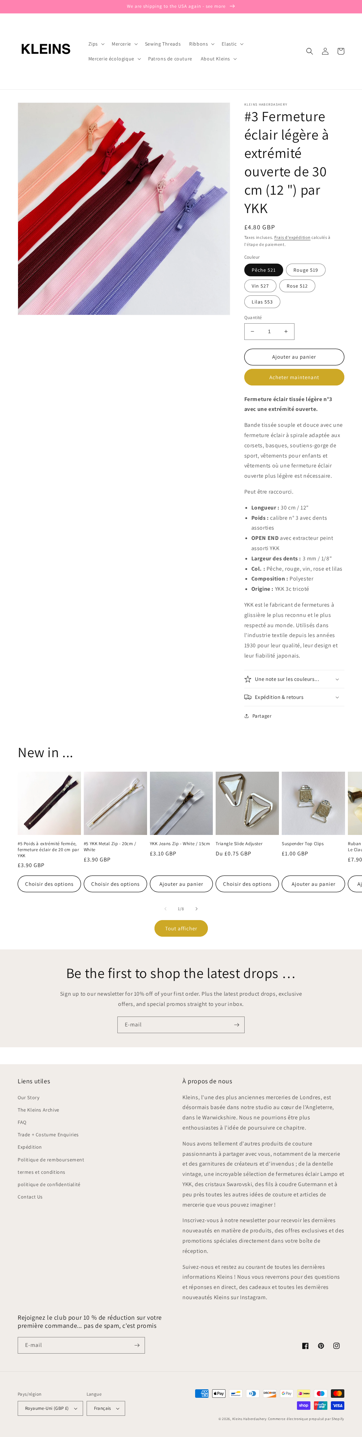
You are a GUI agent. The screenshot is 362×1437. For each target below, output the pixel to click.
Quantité (253, 317)
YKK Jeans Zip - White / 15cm (180, 844)
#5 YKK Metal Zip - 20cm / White (110, 847)
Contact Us (30, 1197)
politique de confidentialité (49, 1184)
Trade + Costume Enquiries (48, 1134)
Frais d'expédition (292, 237)
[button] (95, 43)
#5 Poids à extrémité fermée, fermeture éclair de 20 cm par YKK (48, 850)
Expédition (30, 1147)
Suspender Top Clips (302, 844)
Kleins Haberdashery (249, 1419)
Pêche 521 (264, 270)
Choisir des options (49, 884)
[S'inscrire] (236, 1025)
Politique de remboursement (51, 1159)
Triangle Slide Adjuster (239, 844)
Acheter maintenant (294, 377)
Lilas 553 (262, 302)
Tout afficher (181, 928)
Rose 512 (297, 286)
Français (102, 1408)
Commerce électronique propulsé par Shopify (306, 1419)
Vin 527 (260, 286)
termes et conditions (41, 1172)
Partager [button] (262, 716)
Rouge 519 (305, 270)
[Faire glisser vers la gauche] (165, 909)
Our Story (28, 1097)
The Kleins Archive (38, 1110)
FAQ (22, 1122)
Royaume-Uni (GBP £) (47, 1408)
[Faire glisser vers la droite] (196, 909)
